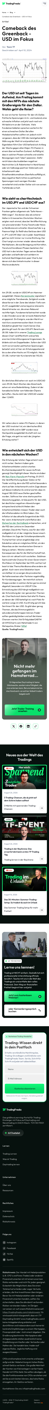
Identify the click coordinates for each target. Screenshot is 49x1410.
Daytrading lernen (11, 1164)
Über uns (7, 1185)
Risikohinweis (9, 1221)
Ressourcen (8, 1190)
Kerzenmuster (28, 296)
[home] (12, 3)
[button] (44, 3)
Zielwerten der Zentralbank (15, 523)
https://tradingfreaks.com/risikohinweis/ (21, 1312)
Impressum (8, 1211)
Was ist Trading (10, 1159)
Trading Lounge (34, 332)
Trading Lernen (10, 1153)
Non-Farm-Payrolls (15, 476)
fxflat (24, 626)
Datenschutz (8, 1216)
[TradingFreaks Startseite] (13, 1110)
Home (4, 12)
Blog (11, 12)
